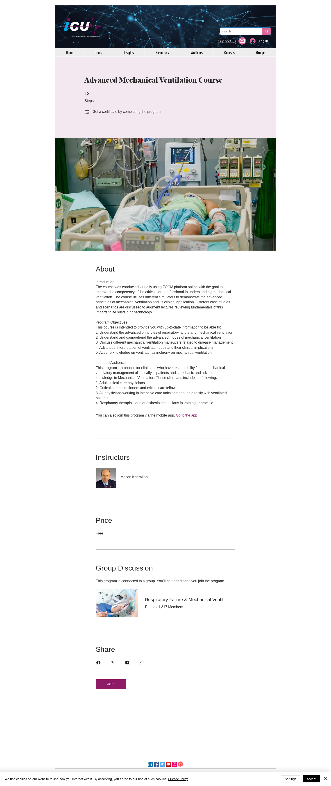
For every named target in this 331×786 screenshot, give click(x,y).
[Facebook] (156, 764)
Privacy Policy (178, 779)
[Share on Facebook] (98, 662)
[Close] (325, 778)
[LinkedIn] (150, 764)
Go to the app (186, 415)
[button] (242, 41)
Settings (290, 779)
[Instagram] (174, 764)
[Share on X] (113, 662)
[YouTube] (168, 764)
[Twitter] (162, 764)
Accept (311, 779)
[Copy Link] (141, 662)
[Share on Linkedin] (127, 662)
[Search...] (266, 31)
